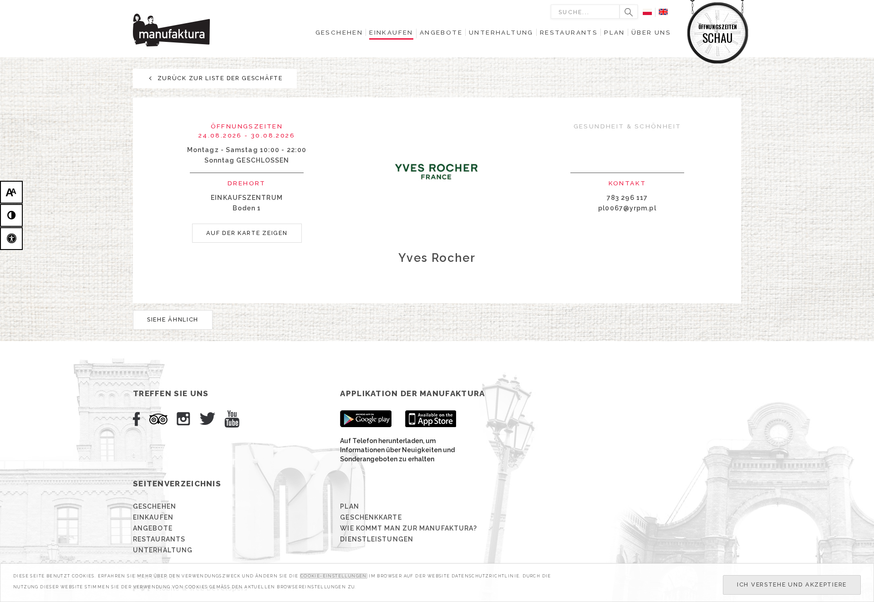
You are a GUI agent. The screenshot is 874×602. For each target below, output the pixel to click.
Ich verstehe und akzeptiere (792, 584)
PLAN (349, 506)
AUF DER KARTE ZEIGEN (247, 233)
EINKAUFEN (153, 517)
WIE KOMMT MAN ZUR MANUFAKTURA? (408, 528)
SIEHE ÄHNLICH (172, 319)
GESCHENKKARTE (370, 517)
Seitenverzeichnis (177, 483)
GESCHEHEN (154, 506)
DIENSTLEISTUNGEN (376, 539)
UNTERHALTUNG (163, 550)
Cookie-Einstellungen (333, 576)
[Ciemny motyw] (11, 215)
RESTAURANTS (159, 539)
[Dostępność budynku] (11, 238)
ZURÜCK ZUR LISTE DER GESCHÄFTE (219, 78)
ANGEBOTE (153, 528)
